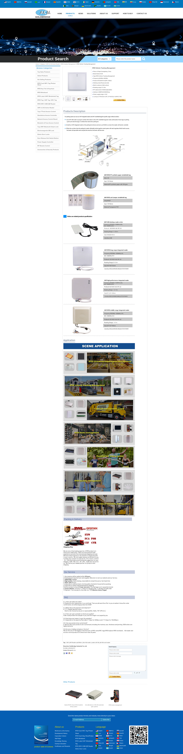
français (48, 2)
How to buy (128, 13)
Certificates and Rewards (62, 746)
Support (115, 13)
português (108, 2)
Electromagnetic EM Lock (45, 130)
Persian (134, 2)
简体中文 (19, 2)
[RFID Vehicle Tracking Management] (76, 81)
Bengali (76, 5)
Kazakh (109, 5)
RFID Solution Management (68, 64)
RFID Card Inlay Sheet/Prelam (84, 736)
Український (87, 5)
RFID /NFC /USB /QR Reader (46, 104)
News (80, 13)
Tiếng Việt (154, 2)
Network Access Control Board (47, 119)
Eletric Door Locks (43, 134)
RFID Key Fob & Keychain (45, 88)
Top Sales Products (43, 72)
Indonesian (166, 2)
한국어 (77, 2)
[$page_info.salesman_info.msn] (64, 653)
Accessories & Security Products (48, 149)
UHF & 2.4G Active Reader (53, 64)
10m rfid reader (86, 642)
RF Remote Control (43, 146)
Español (58, 2)
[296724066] (69, 653)
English (9, 2)
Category (42, 64)
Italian (87, 2)
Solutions (91, 13)
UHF (67, 642)
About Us (104, 13)
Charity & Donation (60, 743)
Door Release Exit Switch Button (48, 138)
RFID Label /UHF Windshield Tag (48, 96)
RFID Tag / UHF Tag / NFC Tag (47, 100)
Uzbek (118, 5)
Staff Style (58, 738)
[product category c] (91, 37)
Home (59, 13)
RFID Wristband (42, 92)
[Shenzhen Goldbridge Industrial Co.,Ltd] (42, 18)
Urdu (67, 5)
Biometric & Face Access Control (48, 123)
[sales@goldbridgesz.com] (72, 653)
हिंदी (126, 2)
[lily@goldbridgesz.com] (67, 653)
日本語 (68, 2)
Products (70, 13)
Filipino (177, 2)
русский (29, 2)
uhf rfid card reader (105, 642)
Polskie (144, 2)
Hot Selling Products (44, 79)
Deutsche (97, 2)
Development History (61, 733)
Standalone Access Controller (47, 115)
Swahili (99, 5)
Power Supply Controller (45, 142)
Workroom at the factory (62, 731)
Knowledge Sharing (61, 741)
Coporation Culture (60, 736)
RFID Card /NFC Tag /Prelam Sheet (46, 84)
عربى (39, 2)
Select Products (42, 75)
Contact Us (142, 13)
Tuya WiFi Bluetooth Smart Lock (47, 127)
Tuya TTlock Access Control (46, 111)
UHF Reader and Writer (75, 642)
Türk (118, 2)
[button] (180, 37)
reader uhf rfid (95, 642)
